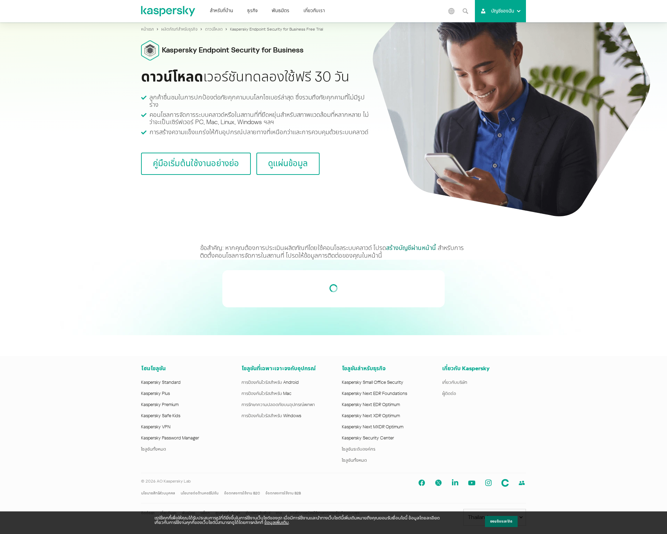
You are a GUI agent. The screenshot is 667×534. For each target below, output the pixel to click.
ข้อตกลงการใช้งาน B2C (242, 493)
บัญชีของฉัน (502, 11)
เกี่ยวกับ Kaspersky (465, 368)
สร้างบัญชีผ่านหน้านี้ (411, 248)
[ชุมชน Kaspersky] (505, 483)
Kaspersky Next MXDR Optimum (372, 426)
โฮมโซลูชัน (153, 368)
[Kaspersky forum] (522, 483)
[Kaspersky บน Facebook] (422, 483)
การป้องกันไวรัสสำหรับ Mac (266, 393)
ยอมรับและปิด (501, 521)
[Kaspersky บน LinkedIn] (455, 483)
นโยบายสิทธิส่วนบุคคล (158, 493)
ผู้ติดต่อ (449, 393)
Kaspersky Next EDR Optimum (371, 404)
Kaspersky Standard (161, 382)
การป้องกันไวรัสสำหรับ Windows (271, 415)
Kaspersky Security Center (368, 438)
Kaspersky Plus (155, 393)
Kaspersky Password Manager (170, 438)
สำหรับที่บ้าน (221, 10)
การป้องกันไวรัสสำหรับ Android (270, 382)
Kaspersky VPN (156, 426)
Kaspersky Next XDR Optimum (371, 415)
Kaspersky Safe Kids (160, 415)
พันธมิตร (280, 10)
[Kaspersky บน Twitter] (438, 483)
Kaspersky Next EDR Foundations (374, 393)
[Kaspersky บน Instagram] (488, 483)
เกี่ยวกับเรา (314, 10)
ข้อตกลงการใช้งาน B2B (283, 493)
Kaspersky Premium (160, 404)
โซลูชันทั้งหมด (153, 449)
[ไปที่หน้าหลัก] (168, 11)
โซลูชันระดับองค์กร (358, 449)
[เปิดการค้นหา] (465, 11)
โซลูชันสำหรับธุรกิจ (364, 368)
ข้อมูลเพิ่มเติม (276, 522)
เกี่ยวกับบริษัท (454, 382)
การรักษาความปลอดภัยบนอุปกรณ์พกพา (278, 404)
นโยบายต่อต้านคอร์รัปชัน (200, 493)
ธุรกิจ (252, 10)
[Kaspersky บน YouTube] (472, 483)
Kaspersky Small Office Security (372, 382)
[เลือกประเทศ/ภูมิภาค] (451, 11)
